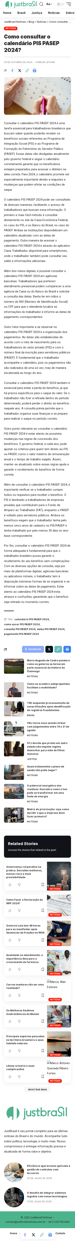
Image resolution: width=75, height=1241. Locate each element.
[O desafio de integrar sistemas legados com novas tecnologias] (14, 1197)
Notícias (11, 28)
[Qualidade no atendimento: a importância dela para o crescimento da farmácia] (59, 962)
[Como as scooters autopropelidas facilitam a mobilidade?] (14, 689)
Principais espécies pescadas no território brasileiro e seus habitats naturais (25, 1040)
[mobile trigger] (67, 4)
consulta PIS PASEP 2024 (19, 629)
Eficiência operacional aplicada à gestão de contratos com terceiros (48, 1169)
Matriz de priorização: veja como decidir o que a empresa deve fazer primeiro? (48, 813)
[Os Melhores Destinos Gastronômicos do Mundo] (59, 1016)
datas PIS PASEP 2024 (50, 629)
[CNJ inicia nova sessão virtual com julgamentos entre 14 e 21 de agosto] (14, 728)
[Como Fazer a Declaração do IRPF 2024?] (59, 905)
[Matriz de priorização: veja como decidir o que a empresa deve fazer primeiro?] (14, 815)
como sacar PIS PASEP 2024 (22, 624)
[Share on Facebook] (12, 70)
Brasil (31, 715)
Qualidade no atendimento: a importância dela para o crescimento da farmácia (24, 959)
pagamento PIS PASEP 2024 (21, 633)
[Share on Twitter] (19, 70)
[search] (41, 4)
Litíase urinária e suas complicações (20, 1067)
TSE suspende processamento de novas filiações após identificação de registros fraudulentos (48, 706)
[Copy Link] (27, 70)
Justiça (32, 759)
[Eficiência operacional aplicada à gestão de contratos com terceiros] (14, 1172)
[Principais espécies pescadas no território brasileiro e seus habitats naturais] (59, 1044)
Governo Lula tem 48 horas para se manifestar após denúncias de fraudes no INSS (25, 929)
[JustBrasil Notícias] (21, 4)
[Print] (34, 70)
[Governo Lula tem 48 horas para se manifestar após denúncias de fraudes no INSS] (59, 933)
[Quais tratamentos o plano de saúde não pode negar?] (14, 772)
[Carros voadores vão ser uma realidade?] (59, 990)
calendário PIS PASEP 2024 (31, 619)
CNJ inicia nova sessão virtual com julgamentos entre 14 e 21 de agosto (48, 726)
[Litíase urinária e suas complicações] (59, 1072)
